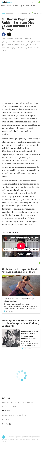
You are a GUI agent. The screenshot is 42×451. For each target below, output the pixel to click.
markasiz (34, 263)
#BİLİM (30, 403)
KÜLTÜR (3, 6)
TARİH (4, 13)
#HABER (13, 406)
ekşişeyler (12, 2)
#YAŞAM (5, 406)
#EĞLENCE (22, 403)
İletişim (25, 415)
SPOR (27, 6)
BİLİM (9, 6)
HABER (33, 6)
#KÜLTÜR (5, 403)
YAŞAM (22, 6)
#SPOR (13, 403)
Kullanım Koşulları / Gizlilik (11, 415)
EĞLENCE (15, 6)
